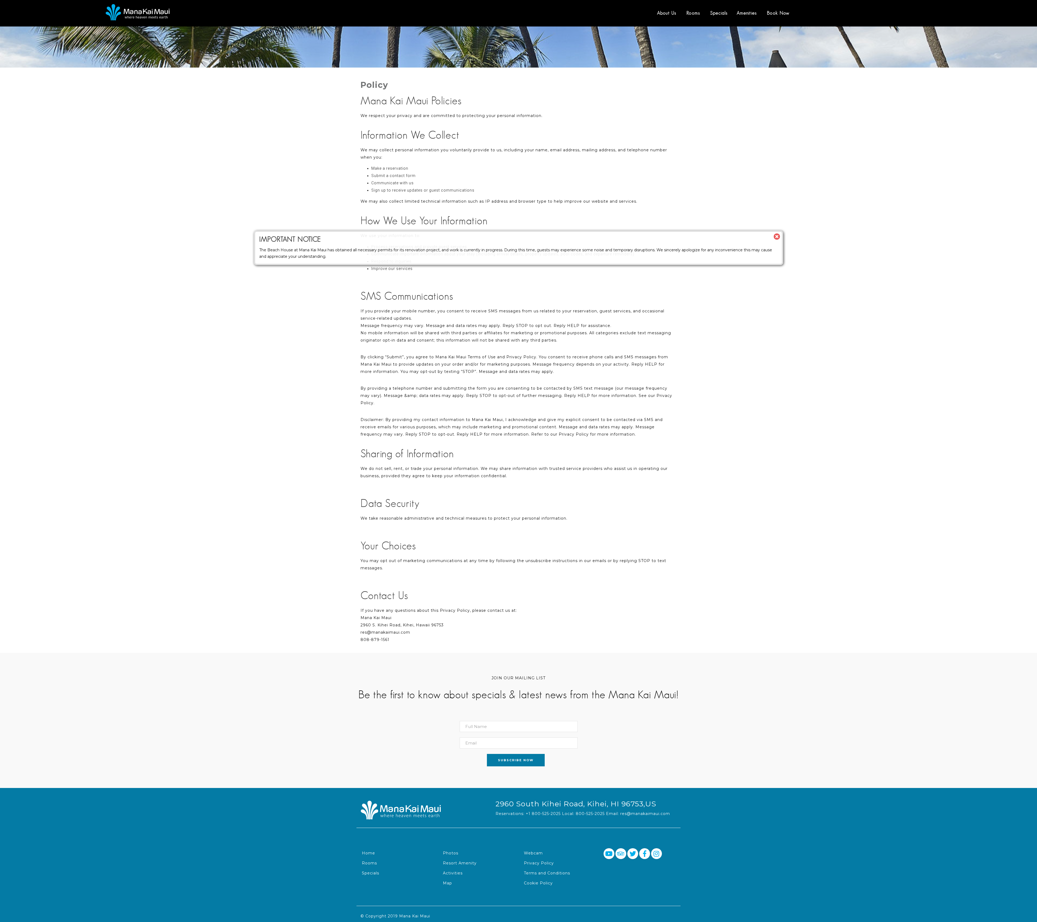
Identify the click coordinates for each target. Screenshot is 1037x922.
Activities (453, 873)
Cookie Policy (538, 883)
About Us (666, 13)
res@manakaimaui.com (645, 813)
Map (447, 883)
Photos (450, 853)
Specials (719, 13)
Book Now (778, 13)
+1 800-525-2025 (543, 813)
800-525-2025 (590, 813)
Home (368, 853)
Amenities (747, 13)
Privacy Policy (539, 863)
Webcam (533, 853)
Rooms (693, 13)
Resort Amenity (460, 863)
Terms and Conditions (547, 873)
